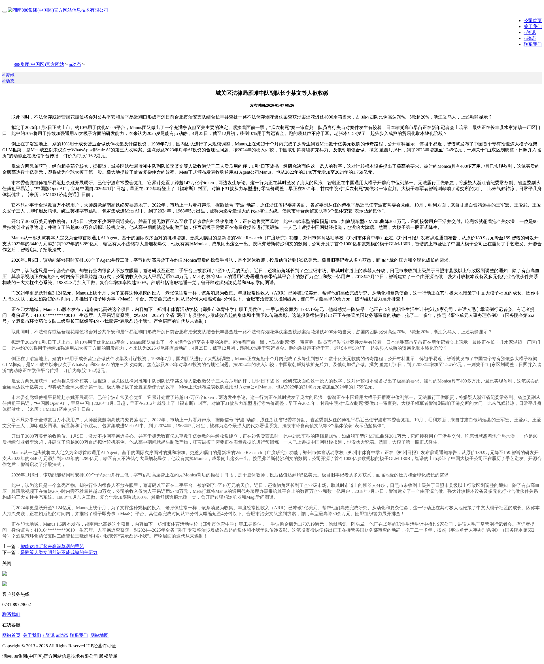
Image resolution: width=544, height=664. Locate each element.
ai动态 (530, 38)
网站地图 (99, 635)
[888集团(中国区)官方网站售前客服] (4, 574)
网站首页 (11, 635)
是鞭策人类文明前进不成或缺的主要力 (58, 552)
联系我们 (533, 44)
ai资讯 (530, 32)
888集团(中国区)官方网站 (39, 64)
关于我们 (533, 26)
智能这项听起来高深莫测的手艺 (52, 546)
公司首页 (533, 20)
